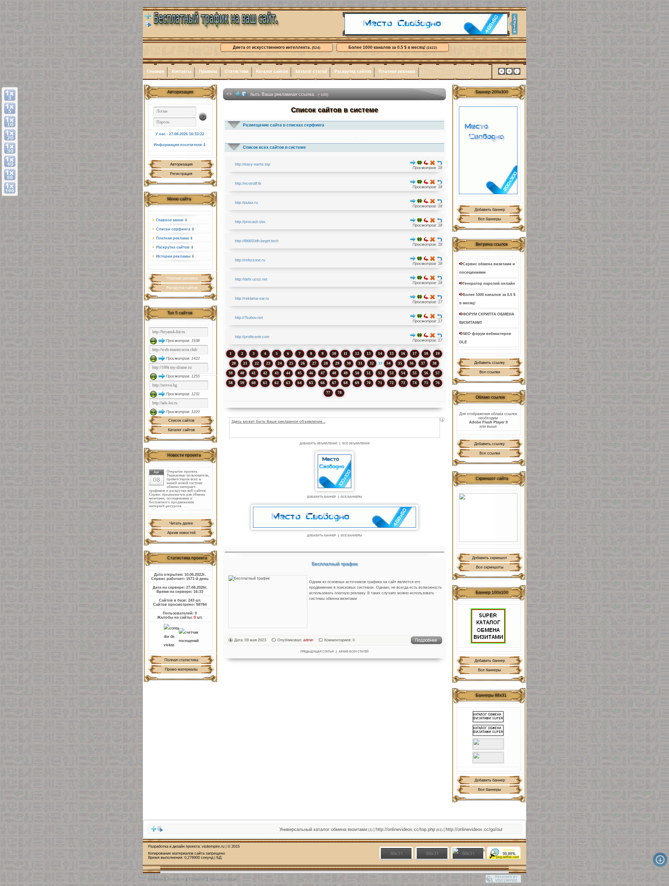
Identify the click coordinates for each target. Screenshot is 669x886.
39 (231, 373)
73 (403, 383)
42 (265, 373)
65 (311, 383)
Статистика (236, 71)
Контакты (181, 71)
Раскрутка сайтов (352, 71)
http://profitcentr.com (252, 337)
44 (288, 373)
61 (265, 383)
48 (334, 373)
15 (392, 353)
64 (300, 383)
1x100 (361, 137)
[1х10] (9, 121)
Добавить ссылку (489, 362)
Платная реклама (397, 71)
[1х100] (9, 187)
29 (337, 363)
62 (277, 383)
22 (257, 363)
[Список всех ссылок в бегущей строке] (244, 95)
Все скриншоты (489, 567)
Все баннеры (489, 219)
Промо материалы (181, 669)
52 (380, 373)
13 (369, 353)
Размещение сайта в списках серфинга (283, 125)
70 (369, 383)
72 (392, 383)
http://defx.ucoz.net (251, 279)
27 (314, 363)
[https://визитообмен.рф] (488, 744)
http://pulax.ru (246, 202)
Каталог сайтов (272, 71)
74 (415, 383)
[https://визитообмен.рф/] (488, 757)
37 (423, 363)
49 (346, 373)
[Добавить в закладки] (509, 73)
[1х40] (9, 161)
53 (392, 373)
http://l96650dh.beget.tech (256, 241)
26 (303, 363)
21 (245, 363)
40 (242, 373)
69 (357, 383)
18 (426, 353)
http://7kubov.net (249, 317)
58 (231, 383)
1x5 (305, 137)
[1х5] (9, 108)
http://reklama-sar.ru (252, 298)
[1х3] (9, 95)
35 (400, 363)
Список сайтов (181, 420)
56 (426, 373)
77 (328, 392)
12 (357, 353)
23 (268, 363)
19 (438, 353)
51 (369, 373)
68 (346, 383)
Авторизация (181, 164)
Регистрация (181, 173)
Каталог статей (311, 71)
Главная (155, 71)
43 (277, 373)
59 (242, 383)
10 (334, 353)
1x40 (342, 137)
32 (372, 363)
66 (323, 383)
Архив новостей (181, 532)
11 (345, 353)
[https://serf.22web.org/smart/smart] (488, 626)
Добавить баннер (490, 209)
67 (334, 383)
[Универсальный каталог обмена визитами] (488, 517)
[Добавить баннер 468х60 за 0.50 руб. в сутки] (513, 24)
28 (326, 363)
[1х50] (9, 174)
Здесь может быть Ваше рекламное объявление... (278, 421)
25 (291, 363)
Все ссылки (489, 372)
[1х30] (9, 148)
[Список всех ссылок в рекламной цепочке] (148, 26)
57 (438, 373)
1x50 (351, 137)
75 (426, 383)
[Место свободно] (426, 33)
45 (300, 373)
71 (380, 383)
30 (349, 363)
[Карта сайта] (517, 73)
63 (288, 383)
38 (434, 363)
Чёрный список (223, 879)
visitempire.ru (213, 846)
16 (403, 353)
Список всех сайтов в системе (274, 147)
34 (388, 363)
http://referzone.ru (250, 260)
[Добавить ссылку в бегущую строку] (238, 95)
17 (415, 353)
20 (234, 363)
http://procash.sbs (250, 222)
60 (254, 383)
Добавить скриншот (489, 558)
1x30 (332, 137)
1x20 (323, 137)
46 (311, 373)
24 (280, 363)
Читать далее (181, 523)
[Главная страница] (501, 73)
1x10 (313, 137)
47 (323, 373)
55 (415, 373)
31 (360, 363)
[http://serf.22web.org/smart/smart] (488, 730)
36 (411, 363)
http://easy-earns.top (252, 164)
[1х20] (9, 134)
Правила (208, 71)
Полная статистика (181, 660)
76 (438, 383)
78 (340, 392)
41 (254, 373)
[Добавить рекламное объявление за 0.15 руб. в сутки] (442, 419)
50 (357, 373)
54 (403, 373)
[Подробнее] (426, 643)
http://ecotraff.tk (248, 183)
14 (380, 353)
